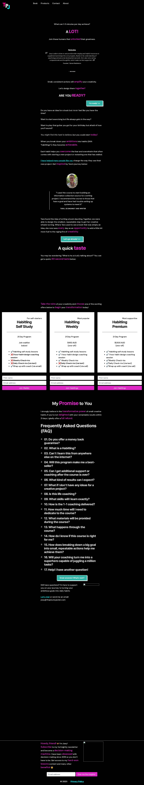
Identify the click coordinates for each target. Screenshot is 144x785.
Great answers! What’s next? (72, 578)
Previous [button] (41, 59)
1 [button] (69, 71)
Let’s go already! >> (72, 239)
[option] (72, 54)
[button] (72, 441)
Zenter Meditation (75, 63)
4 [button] (73, 71)
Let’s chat (45, 597)
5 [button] (74, 71)
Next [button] (102, 59)
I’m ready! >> (94, 103)
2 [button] (70, 71)
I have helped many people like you (57, 160)
